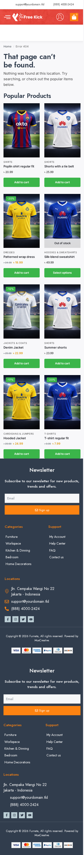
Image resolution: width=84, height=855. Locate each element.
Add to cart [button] (21, 182)
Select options (62, 272)
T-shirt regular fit (56, 438)
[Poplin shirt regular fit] (22, 130)
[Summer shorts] (62, 311)
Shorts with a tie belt (59, 166)
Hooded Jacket (15, 438)
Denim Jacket (14, 347)
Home (7, 46)
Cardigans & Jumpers (19, 433)
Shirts (8, 161)
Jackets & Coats (15, 343)
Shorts (49, 161)
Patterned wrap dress (19, 257)
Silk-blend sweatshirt (59, 257)
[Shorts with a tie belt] (62, 130)
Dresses (9, 252)
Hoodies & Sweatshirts (60, 252)
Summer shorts (55, 347)
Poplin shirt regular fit (19, 166)
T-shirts (50, 433)
